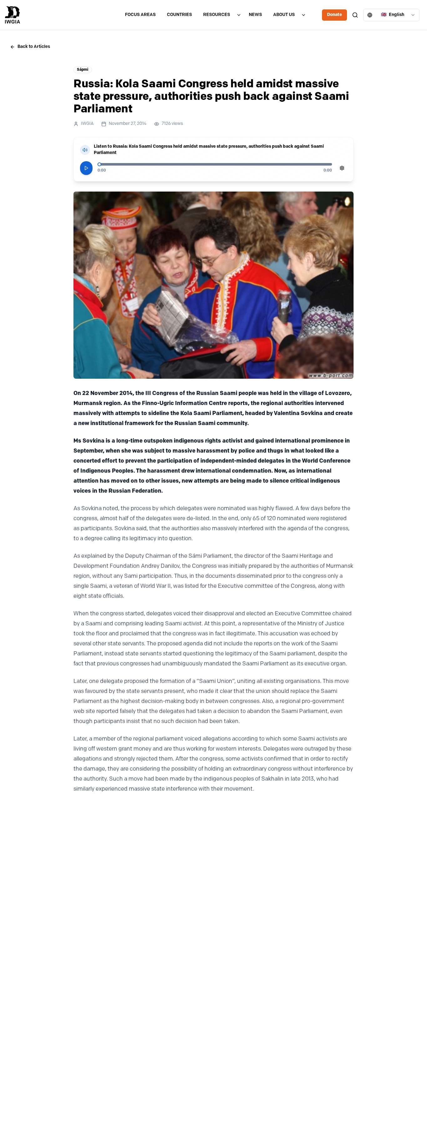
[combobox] (391, 15)
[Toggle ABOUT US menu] (303, 15)
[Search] (355, 15)
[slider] (99, 164)
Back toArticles (34, 46)
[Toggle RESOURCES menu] (239, 15)
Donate (334, 15)
